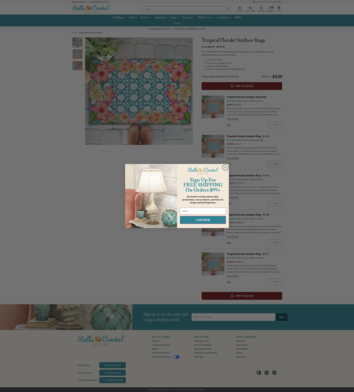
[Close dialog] (225, 167)
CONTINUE (203, 220)
